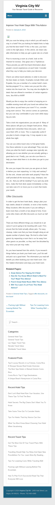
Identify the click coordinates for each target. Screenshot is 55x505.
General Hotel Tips (20, 294)
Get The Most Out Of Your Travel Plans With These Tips (25, 444)
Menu (9, 16)
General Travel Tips (15, 340)
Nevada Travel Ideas (16, 346)
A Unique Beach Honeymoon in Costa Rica (24, 379)
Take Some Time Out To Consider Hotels (24, 411)
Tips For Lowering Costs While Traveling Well (25, 461)
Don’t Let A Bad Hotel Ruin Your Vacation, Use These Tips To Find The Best (26, 394)
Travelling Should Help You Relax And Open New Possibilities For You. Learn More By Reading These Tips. (27, 454)
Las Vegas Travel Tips (16, 343)
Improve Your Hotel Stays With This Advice (26, 25)
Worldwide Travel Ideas (17, 349)
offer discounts (39, 294)
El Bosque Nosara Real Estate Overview (23, 366)
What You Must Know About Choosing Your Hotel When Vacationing (27, 424)
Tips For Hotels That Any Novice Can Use (24, 417)
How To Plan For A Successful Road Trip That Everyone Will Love (26, 477)
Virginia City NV (27, 6)
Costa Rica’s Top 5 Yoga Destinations (22, 375)
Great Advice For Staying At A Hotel (25, 273)
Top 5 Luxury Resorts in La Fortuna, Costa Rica (26, 363)
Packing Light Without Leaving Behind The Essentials (15, 308)
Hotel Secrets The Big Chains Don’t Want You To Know (27, 403)
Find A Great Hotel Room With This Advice (28, 282)
